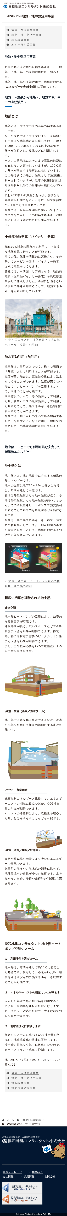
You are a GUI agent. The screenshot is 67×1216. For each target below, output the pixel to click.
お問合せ (49, 1176)
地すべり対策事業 (24, 44)
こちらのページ (44, 1059)
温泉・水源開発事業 (25, 29)
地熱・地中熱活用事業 (27, 34)
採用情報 (29, 1176)
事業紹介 (37, 1172)
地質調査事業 (21, 39)
